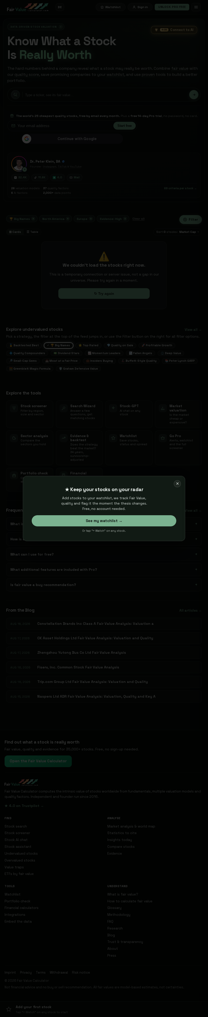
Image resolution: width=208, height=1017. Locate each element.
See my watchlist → (104, 521)
